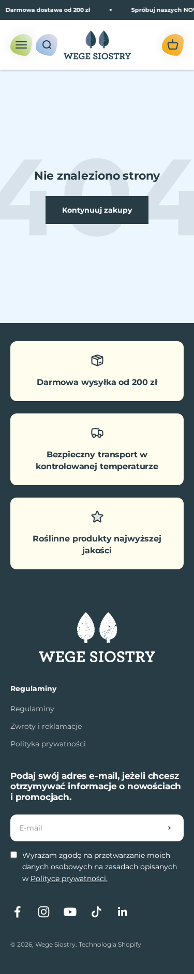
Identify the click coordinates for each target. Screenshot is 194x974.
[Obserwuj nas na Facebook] (17, 912)
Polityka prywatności (48, 743)
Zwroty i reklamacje (46, 726)
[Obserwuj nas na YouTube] (70, 912)
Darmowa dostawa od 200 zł (46, 9)
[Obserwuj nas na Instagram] (44, 912)
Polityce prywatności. (69, 878)
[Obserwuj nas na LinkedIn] (123, 912)
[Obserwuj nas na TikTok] (96, 912)
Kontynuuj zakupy (97, 210)
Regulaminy (32, 708)
